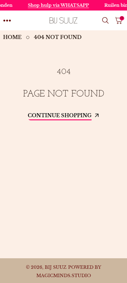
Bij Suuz (56, 267)
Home (12, 37)
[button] (7, 20)
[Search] (106, 20)
